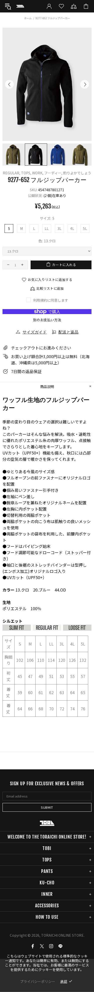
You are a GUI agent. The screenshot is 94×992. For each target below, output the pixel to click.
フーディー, (53, 173)
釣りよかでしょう (77, 173)
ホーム (28, 18)
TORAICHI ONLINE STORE (20, 6)
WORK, (37, 173)
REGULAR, (11, 173)
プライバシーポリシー (37, 981)
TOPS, (26, 173)
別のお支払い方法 (47, 320)
